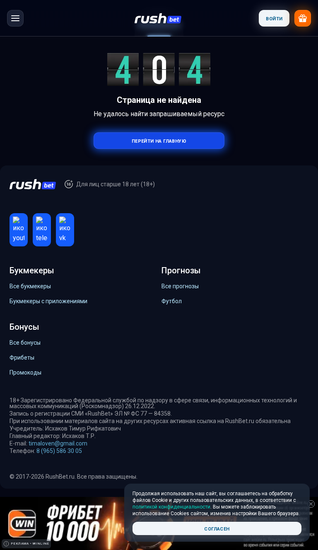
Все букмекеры (30, 286)
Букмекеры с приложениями (48, 301)
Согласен (216, 528)
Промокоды (25, 372)
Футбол (171, 301)
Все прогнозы (180, 286)
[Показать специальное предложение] (302, 18)
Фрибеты (22, 357)
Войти (274, 18)
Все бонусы (25, 342)
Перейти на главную (159, 140)
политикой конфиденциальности (171, 507)
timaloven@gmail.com (58, 443)
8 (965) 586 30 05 (59, 451)
